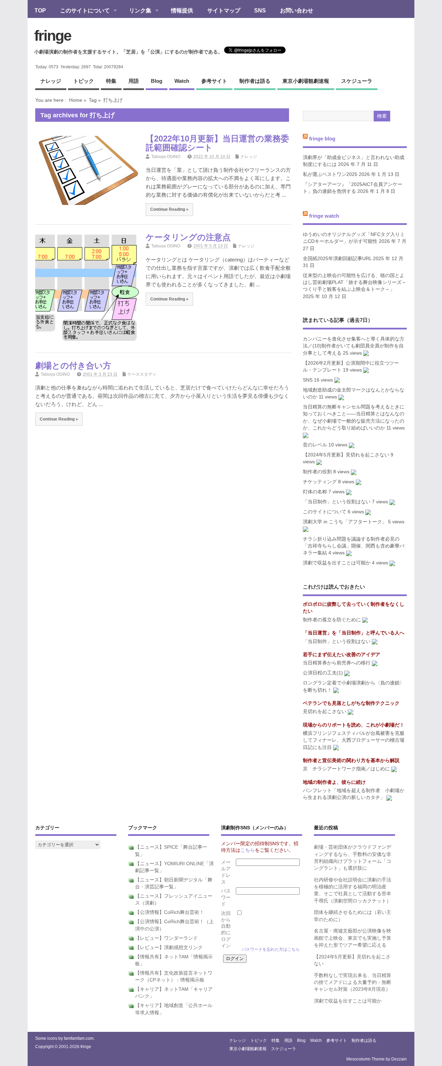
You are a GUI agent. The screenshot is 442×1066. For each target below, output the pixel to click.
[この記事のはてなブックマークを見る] (366, 353)
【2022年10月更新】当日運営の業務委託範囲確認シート (217, 143)
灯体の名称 (315, 491)
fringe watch (324, 215)
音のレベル (315, 444)
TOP (40, 10)
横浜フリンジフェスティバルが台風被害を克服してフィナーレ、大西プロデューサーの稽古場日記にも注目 (353, 740)
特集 (111, 81)
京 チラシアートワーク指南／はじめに (346, 768)
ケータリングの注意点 (188, 237)
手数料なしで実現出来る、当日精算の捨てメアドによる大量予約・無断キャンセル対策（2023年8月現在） (352, 982)
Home (75, 100)
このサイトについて (81, 11)
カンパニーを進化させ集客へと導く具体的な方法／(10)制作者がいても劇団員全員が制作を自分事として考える (353, 346)
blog (156, 81)
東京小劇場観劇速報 (305, 81)
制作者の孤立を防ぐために (332, 619)
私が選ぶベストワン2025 (330, 174)
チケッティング (320, 481)
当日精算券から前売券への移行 (337, 662)
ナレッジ (50, 81)
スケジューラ (356, 81)
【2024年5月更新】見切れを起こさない (346, 454)
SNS (260, 10)
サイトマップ (223, 10)
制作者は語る (254, 81)
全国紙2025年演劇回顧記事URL (337, 258)
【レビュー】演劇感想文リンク (169, 947)
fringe (52, 35)
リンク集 (136, 11)
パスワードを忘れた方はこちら (271, 949)
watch (181, 81)
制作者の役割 (317, 471)
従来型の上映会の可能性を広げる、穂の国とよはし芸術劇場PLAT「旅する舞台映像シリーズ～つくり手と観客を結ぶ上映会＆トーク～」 (354, 282)
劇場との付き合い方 (73, 365)
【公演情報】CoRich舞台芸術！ (169, 912)
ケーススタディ (141, 374)
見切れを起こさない (324, 711)
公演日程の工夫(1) (323, 672)
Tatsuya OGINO (165, 156)
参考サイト (214, 81)
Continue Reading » (169, 209)
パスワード (226, 897)
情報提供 (182, 10)
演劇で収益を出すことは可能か (337, 562)
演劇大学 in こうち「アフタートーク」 (345, 521)
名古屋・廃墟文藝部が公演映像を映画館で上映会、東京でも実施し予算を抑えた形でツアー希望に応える (352, 938)
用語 (133, 81)
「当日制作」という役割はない (337, 501)
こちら (247, 850)
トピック (83, 81)
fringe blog (322, 138)
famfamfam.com (79, 1038)
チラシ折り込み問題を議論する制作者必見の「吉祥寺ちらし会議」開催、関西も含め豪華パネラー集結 (353, 546)
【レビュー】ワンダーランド (166, 938)
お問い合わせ (296, 10)
